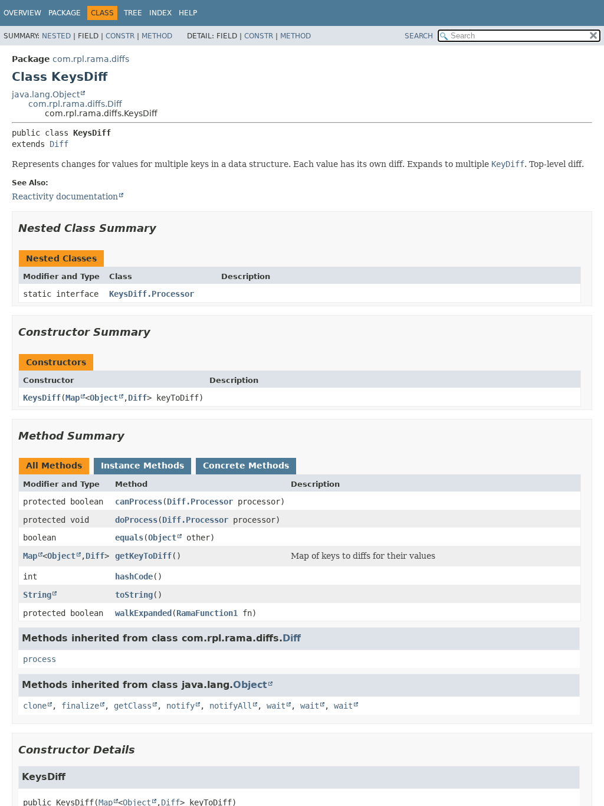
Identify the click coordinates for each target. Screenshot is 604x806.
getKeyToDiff (143, 556)
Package (64, 13)
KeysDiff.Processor (151, 294)
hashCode (134, 576)
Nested (56, 36)
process (39, 659)
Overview (22, 13)
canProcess (138, 501)
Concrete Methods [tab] (246, 465)
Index (160, 13)
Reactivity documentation (65, 196)
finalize (80, 705)
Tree (133, 13)
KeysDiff (42, 397)
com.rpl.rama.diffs (90, 59)
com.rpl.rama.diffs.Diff (75, 104)
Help (188, 13)
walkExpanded (143, 613)
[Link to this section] (164, 228)
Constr (120, 36)
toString (134, 594)
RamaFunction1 (207, 613)
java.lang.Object (46, 94)
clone (35, 705)
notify (180, 705)
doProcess (136, 520)
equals (129, 537)
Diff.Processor (200, 501)
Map (72, 397)
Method (157, 36)
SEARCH (419, 36)
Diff (59, 144)
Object (104, 397)
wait (276, 705)
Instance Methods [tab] (142, 465)
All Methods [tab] (54, 465)
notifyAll (230, 705)
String (37, 594)
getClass (133, 705)
